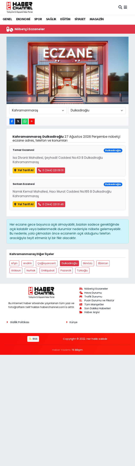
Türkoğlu (82, 270)
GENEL (7, 19)
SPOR (38, 19)
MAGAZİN (97, 19)
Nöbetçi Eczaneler (96, 288)
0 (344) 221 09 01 (53, 170)
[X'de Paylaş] (18, 121)
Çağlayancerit (46, 263)
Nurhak (31, 270)
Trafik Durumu (93, 296)
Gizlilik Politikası (19, 322)
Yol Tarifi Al (26, 170)
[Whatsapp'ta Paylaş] (25, 121)
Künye (74, 322)
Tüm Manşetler (94, 304)
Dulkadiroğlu (69, 263)
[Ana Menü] (125, 7)
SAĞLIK (51, 19)
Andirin (27, 263)
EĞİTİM (65, 19)
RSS (34, 339)
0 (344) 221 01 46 (53, 204)
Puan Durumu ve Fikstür (99, 300)
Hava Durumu (93, 292)
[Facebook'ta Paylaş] (11, 121)
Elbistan (103, 263)
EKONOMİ (23, 19)
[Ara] (120, 7)
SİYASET (80, 19)
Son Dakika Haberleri (97, 308)
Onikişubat (48, 270)
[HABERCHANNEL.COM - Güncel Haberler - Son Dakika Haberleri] (20, 7)
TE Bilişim (77, 350)
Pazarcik (65, 270)
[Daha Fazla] (32, 121)
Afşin (14, 263)
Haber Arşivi (91, 312)
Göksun (16, 270)
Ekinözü (87, 263)
